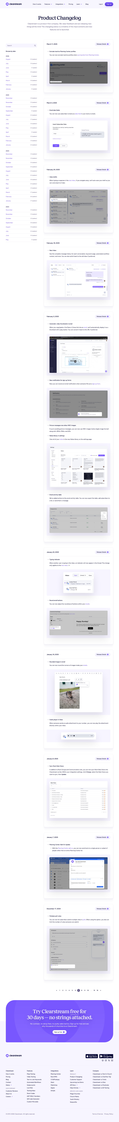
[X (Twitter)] (109, 1060)
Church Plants (74, 1096)
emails (87, 604)
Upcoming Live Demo (77, 1082)
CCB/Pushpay (55, 1079)
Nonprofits (73, 1102)
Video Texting (31, 1077)
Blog (87, 4)
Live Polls (30, 1088)
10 (88, 990)
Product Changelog (76, 1077)
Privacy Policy (108, 1114)
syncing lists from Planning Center (88, 55)
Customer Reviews (12, 1091)
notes (61, 439)
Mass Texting (31, 1074)
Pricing (71, 4)
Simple (53, 1090)
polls (84, 919)
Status (8, 1085)
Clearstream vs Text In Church (102, 1074)
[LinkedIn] (112, 1060)
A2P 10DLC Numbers (33, 1096)
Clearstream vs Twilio (99, 1079)
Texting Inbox (31, 1090)
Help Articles (74, 1088)
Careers (8, 1096)
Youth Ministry (74, 1099)
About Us (9, 1094)
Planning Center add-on (65, 848)
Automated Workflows (34, 1082)
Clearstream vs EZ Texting (101, 1088)
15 (94, 990)
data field (78, 114)
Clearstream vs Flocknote (101, 1085)
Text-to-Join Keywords (34, 1079)
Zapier (53, 1088)
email (85, 327)
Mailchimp (54, 1085)
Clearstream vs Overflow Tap (102, 1077)
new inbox (72, 180)
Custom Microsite (32, 1102)
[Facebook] (103, 1060)
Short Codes (31, 1093)
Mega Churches (75, 1094)
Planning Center (56, 1074)
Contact (8, 1082)
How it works (37, 4)
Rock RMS (54, 1077)
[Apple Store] (92, 1056)
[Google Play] (106, 1056)
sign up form (96, 384)
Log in (101, 4)
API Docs (73, 1085)
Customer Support (76, 1079)
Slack (52, 1082)
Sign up (109, 4)
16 (97, 990)
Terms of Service (97, 1114)
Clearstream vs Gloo (99, 1082)
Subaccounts (31, 1085)
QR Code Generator (33, 1099)
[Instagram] (106, 1060)
